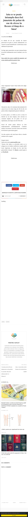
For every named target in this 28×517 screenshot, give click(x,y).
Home (14, 502)
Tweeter (16, 185)
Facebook (5, 152)
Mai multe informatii (22, 513)
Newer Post (23, 502)
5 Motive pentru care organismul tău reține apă (12, 429)
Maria (14, 11)
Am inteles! (14, 515)
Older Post (5, 502)
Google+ (22, 185)
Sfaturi (7, 321)
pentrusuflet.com (15, 142)
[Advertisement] (14, 73)
